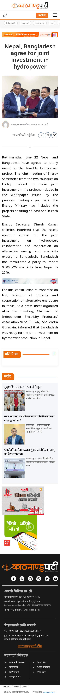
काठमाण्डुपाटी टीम (30, 646)
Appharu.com (49, 692)
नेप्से (52, 23)
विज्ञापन (16, 686)
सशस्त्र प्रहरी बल (43, 667)
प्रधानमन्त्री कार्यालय (17, 662)
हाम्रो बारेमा (7, 686)
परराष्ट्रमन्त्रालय (15, 676)
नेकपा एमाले (25, 23)
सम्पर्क (25, 686)
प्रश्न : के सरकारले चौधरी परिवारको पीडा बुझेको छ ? (29, 418)
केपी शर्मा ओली (10, 23)
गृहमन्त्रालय (13, 667)
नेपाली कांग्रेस (39, 23)
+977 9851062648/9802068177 (25, 631)
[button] (55, 15)
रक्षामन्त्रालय (14, 672)
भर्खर (7, 376)
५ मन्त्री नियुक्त (22, 387)
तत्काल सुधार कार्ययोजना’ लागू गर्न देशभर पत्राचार (29, 452)
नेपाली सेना (41, 662)
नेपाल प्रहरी (41, 672)
